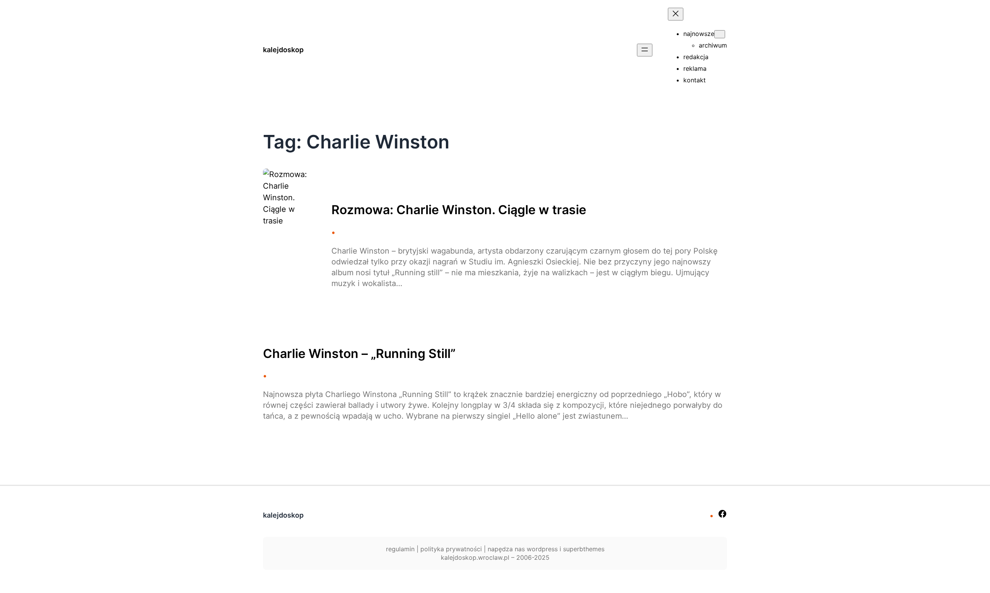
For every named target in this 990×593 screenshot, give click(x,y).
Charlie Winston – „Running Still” (359, 353)
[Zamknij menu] (675, 14)
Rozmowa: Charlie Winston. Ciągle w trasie (458, 210)
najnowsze (698, 33)
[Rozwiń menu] (644, 50)
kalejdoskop (283, 50)
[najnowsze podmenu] (719, 34)
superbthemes (583, 549)
